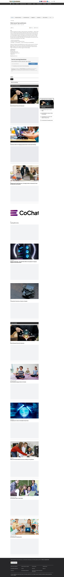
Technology (12, 20)
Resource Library (18, 17)
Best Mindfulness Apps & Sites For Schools (47, 114)
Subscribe (49, 3)
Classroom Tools (23, 3)
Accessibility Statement (25, 570)
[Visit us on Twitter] (41, 1)
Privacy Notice (13, 69)
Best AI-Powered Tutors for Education (46, 107)
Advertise (38, 17)
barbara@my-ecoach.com (14, 52)
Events (34, 3)
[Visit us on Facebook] (39, 1)
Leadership (29, 3)
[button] (53, 1)
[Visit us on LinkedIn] (47, 1)
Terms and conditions (14, 566)
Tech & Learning (13, 24)
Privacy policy (34, 566)
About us (44, 568)
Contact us (12, 570)
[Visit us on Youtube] (44, 1)
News (13, 3)
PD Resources (39, 3)
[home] (10, 4)
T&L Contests (45, 17)
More (20, 47)
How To (17, 3)
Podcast (44, 3)
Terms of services (22, 68)
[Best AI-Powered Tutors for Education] (47, 104)
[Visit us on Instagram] (42, 1)
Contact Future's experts (25, 566)
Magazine (33, 17)
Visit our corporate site (45, 559)
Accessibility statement (14, 568)
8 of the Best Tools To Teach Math (47, 110)
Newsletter (36, 27)
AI (50, 17)
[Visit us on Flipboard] (45, 1)
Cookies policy (45, 566)
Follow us (32, 27)
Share (12, 27)
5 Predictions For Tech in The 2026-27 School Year (47, 117)
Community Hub (26, 17)
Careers (22, 568)
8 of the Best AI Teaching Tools (47, 120)
